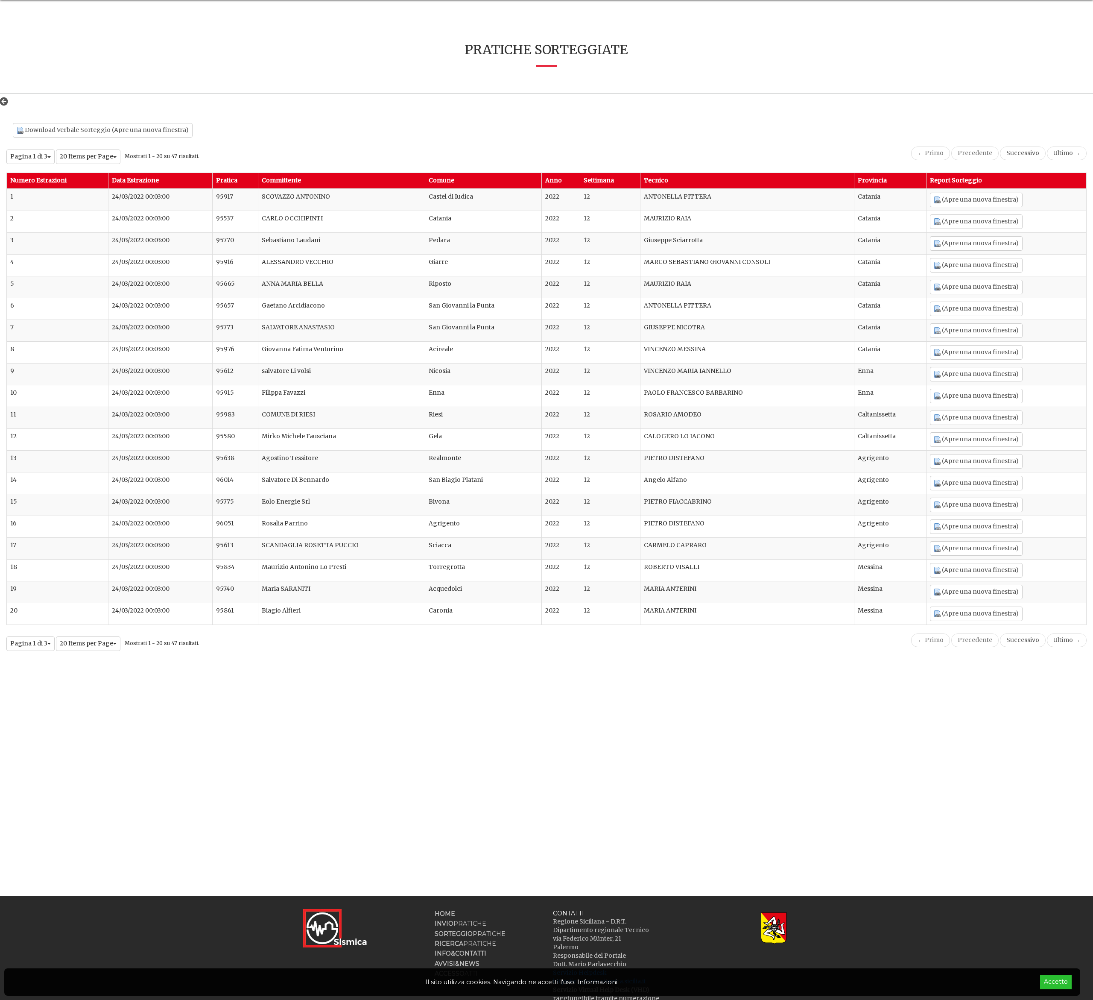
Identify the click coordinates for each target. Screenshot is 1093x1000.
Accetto (1056, 981)
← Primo (931, 153)
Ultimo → (1066, 153)
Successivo (1022, 153)
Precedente (975, 153)
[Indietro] (6, 101)
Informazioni (597, 982)
